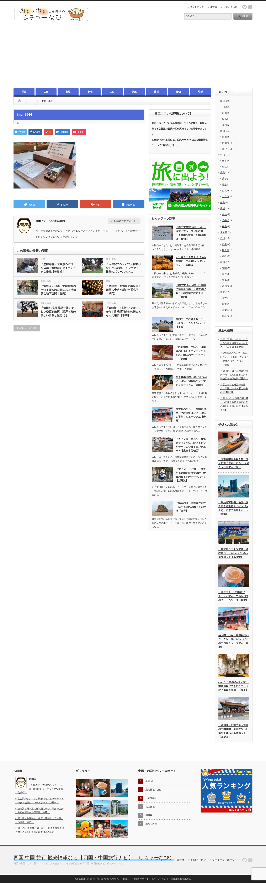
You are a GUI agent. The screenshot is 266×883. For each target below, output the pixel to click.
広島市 (225, 190)
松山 (224, 226)
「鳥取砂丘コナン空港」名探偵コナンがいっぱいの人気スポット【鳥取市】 (233, 553)
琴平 (224, 244)
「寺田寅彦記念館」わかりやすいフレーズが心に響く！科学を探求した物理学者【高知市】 (191, 233)
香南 (43, 281)
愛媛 (200, 91)
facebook (250, 7)
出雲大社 (150, 781)
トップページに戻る (27, 328)
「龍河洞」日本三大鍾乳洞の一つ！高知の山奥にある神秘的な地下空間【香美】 (234, 375)
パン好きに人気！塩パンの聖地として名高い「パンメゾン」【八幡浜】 (191, 261)
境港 (224, 304)
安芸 (224, 268)
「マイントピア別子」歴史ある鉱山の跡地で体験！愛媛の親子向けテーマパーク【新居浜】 (191, 475)
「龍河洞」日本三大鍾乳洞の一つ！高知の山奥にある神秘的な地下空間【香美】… (58, 289)
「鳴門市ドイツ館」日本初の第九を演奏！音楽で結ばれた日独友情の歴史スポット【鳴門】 (191, 291)
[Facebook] (250, 860)
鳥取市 (225, 316)
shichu (40, 220)
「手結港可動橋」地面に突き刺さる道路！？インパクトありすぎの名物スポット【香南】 (233, 508)
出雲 (224, 160)
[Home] (19, 101)
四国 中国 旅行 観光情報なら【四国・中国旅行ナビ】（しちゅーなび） (94, 857)
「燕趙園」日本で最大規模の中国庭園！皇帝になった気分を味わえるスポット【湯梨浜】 (233, 731)
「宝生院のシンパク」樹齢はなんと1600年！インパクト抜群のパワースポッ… (123, 268)
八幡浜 (225, 220)
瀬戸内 (225, 149)
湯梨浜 (225, 310)
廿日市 (225, 196)
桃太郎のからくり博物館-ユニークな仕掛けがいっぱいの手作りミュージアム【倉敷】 (191, 415)
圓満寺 (148, 815)
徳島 (134, 91)
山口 (112, 91)
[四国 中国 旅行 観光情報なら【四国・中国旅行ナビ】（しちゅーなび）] (51, 19)
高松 (114, 259)
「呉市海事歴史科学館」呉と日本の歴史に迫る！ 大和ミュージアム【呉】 (233, 463)
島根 (90, 91)
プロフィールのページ (115, 230)
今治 (224, 214)
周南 (224, 113)
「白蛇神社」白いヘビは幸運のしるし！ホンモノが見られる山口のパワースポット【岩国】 (191, 353)
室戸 (224, 274)
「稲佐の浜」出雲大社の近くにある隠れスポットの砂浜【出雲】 (191, 506)
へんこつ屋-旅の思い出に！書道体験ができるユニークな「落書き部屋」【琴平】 (233, 686)
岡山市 (225, 142)
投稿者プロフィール (125, 221)
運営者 (213, 7)
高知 (178, 91)
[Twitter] (244, 860)
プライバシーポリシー (224, 859)
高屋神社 (150, 806)
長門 (224, 125)
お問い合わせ (230, 7)
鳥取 (68, 91)
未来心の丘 (151, 823)
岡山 (24, 91)
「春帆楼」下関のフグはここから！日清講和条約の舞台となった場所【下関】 (123, 311)
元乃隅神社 (151, 798)
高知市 (225, 286)
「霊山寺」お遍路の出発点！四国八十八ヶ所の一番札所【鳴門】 (123, 289)
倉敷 (224, 136)
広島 (46, 91)
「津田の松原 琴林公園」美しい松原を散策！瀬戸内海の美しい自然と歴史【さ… (58, 311)
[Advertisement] (133, 57)
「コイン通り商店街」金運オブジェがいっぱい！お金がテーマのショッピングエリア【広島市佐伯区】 (191, 445)
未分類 (223, 232)
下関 (108, 302)
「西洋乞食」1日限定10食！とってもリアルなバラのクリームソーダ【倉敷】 (233, 596)
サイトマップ (197, 7)
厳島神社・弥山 (153, 789)
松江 (224, 166)
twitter (244, 7)
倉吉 (224, 298)
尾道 (224, 184)
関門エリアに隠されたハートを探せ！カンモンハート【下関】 (191, 323)
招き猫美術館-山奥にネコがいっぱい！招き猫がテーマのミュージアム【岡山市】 (191, 381)
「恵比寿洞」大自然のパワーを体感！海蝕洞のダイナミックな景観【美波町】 (58, 268)
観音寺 (225, 250)
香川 (156, 91)
